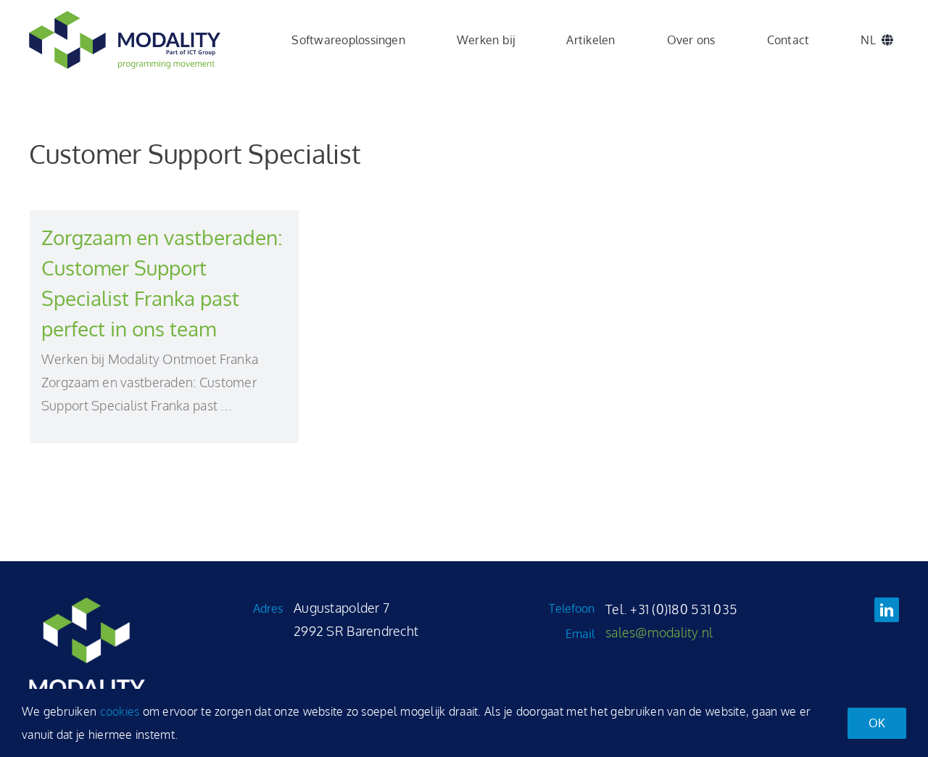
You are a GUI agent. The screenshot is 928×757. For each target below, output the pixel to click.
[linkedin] (886, 609)
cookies (120, 711)
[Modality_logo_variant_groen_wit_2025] (87, 604)
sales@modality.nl (659, 632)
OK (877, 723)
